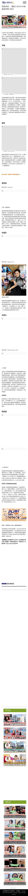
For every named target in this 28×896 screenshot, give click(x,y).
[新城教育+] (8, 2)
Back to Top (13, 888)
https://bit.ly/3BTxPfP (12, 543)
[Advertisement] (14, 649)
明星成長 (8, 583)
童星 (12, 583)
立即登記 (4, 539)
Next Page (14, 578)
